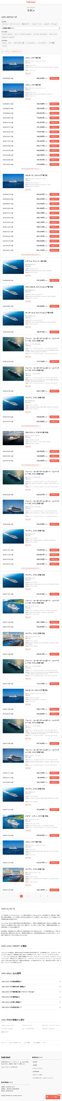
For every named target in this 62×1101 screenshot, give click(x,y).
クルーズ (3, 1042)
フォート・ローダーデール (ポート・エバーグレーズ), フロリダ (30, 34)
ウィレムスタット (31, 43)
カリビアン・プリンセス (50, 24)
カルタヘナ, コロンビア (8, 37)
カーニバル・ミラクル (7, 1028)
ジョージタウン (42, 43)
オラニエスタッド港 (19, 43)
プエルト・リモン (6, 43)
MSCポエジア (25, 24)
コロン (44, 1042)
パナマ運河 (51, 43)
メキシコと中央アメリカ (15, 1042)
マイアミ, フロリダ (7, 34)
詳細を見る (54, 78)
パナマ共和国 (36, 1042)
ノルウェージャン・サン (7, 1025)
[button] (28, 896)
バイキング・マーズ (36, 24)
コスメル (4, 46)
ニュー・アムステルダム (28, 1028)
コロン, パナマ (53, 34)
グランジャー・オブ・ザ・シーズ (10, 24)
